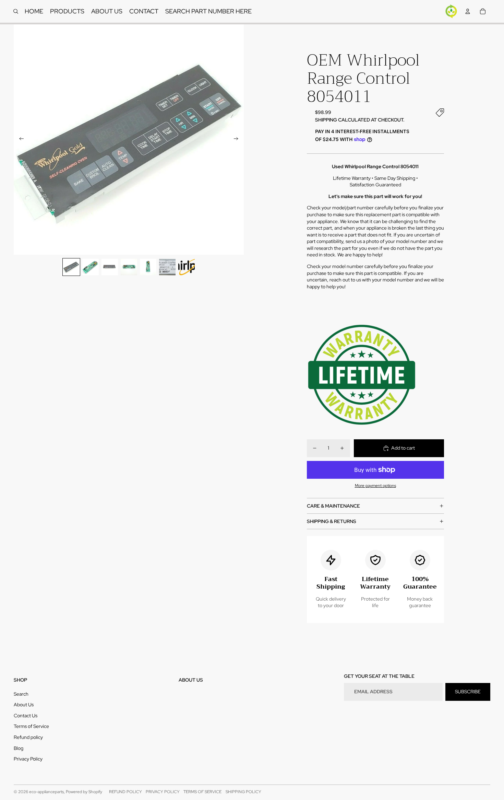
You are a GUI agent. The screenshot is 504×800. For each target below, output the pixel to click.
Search (21, 694)
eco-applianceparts (46, 792)
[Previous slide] (19, 139)
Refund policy (28, 737)
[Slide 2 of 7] (90, 267)
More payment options (375, 485)
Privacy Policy (28, 759)
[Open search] (15, 11)
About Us (24, 705)
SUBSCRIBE (468, 691)
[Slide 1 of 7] (71, 267)
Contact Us (25, 715)
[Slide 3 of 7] (109, 267)
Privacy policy (163, 792)
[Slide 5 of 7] (148, 267)
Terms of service (202, 792)
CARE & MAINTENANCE (333, 506)
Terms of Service (31, 726)
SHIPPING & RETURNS (331, 521)
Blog (18, 748)
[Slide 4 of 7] (129, 267)
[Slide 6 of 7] (167, 267)
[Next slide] (238, 139)
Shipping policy (243, 792)
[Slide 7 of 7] (186, 267)
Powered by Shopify (84, 792)
